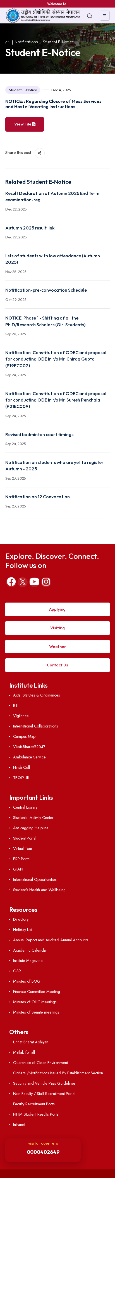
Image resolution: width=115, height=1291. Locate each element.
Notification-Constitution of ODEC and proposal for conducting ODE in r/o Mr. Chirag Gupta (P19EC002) (55, 359)
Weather (57, 646)
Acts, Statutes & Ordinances (36, 695)
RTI (15, 705)
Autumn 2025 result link (29, 228)
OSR (17, 971)
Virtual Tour (22, 848)
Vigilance (21, 716)
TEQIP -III (21, 777)
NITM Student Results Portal (36, 1114)
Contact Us (57, 665)
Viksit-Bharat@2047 (29, 747)
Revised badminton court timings (39, 434)
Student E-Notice (58, 42)
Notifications (26, 42)
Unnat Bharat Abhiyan (30, 1042)
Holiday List (22, 929)
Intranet (19, 1124)
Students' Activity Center (33, 817)
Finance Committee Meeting (36, 991)
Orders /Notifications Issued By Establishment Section (58, 1073)
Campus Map (24, 736)
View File (23, 124)
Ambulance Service (29, 757)
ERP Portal (21, 859)
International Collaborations (35, 726)
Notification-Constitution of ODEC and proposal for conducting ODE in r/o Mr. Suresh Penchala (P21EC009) (55, 400)
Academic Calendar (30, 950)
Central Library (25, 807)
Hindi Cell (21, 767)
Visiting (57, 627)
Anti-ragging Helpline (31, 828)
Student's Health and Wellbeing (39, 890)
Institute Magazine (28, 960)
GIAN (18, 869)
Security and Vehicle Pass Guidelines (44, 1083)
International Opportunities (35, 879)
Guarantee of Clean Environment (40, 1062)
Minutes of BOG (26, 981)
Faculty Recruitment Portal (34, 1104)
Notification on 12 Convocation (37, 496)
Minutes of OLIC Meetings (35, 1002)
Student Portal (24, 838)
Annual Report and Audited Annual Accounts (50, 940)
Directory (20, 919)
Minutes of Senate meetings (36, 1012)
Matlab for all (24, 1052)
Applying (57, 609)
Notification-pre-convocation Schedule (46, 290)
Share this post (18, 152)
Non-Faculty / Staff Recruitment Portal (44, 1093)
